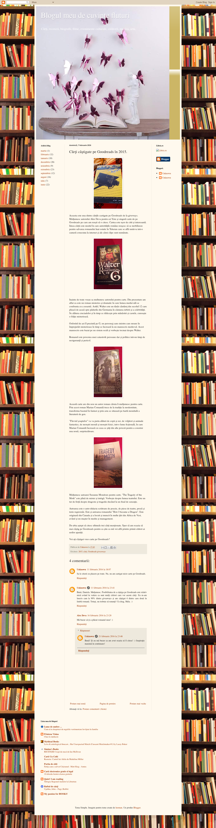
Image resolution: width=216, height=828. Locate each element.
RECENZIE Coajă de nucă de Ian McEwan (62, 751)
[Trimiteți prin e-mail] (102, 547)
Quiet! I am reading (53, 779)
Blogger (136, 807)
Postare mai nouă (77, 703)
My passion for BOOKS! (56, 793)
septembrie (45, 173)
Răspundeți (82, 578)
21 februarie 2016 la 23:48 (111, 636)
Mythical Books (51, 741)
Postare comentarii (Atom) (95, 708)
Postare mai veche (138, 703)
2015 (80, 551)
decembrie (45, 161)
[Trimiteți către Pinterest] (114, 547)
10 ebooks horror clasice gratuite (58, 774)
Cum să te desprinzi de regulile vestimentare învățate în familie (71, 729)
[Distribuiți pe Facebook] (111, 547)
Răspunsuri (85, 630)
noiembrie (45, 165)
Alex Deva (81, 615)
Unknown (81, 569)
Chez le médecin (51, 736)
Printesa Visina (51, 734)
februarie (45, 154)
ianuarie (44, 158)
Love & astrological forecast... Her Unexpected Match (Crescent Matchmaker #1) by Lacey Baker (85, 744)
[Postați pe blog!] (105, 547)
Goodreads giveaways (97, 551)
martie (43, 150)
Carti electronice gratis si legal (58, 771)
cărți (85, 551)
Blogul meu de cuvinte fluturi (85, 15)
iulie (43, 180)
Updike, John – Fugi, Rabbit (56, 789)
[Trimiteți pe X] (108, 547)
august (43, 176)
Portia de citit (50, 764)
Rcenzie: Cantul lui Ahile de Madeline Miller (63, 759)
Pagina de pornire (108, 703)
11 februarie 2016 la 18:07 (99, 569)
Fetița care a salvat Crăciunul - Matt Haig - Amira (65, 766)
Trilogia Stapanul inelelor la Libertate (60, 781)
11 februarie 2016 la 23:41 (103, 587)
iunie (43, 184)
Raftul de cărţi (51, 786)
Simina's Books (51, 749)
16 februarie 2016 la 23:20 (99, 615)
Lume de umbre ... (53, 726)
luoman (119, 807)
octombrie (45, 169)
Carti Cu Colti (51, 756)
